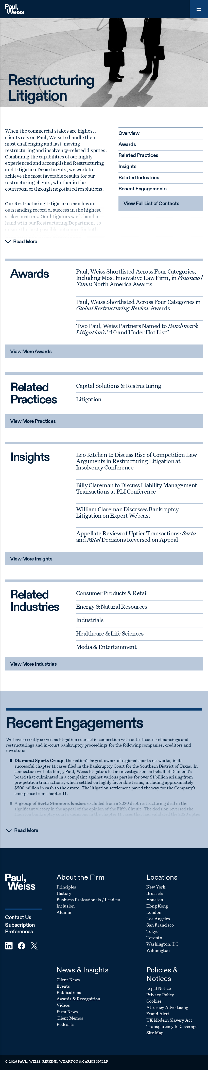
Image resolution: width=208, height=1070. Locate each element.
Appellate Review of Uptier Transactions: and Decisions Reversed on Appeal (136, 536)
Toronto (154, 937)
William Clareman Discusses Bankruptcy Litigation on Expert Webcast (127, 512)
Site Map (155, 1033)
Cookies (154, 1001)
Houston (154, 899)
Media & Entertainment (106, 647)
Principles (66, 887)
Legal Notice (158, 988)
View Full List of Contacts (151, 203)
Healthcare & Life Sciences (110, 633)
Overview (129, 133)
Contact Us (18, 917)
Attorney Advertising (167, 1007)
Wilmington (158, 950)
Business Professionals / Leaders (88, 899)
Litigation (88, 399)
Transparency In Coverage (171, 1026)
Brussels (154, 893)
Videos (63, 1005)
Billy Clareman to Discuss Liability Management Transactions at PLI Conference (136, 488)
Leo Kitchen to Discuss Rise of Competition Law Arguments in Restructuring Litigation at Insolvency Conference (136, 460)
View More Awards (30, 351)
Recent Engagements (142, 189)
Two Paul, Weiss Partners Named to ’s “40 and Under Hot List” (137, 329)
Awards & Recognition (78, 999)
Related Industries (138, 177)
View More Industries (33, 664)
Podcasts (65, 1024)
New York (155, 887)
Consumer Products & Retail (112, 593)
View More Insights (31, 559)
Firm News (67, 1011)
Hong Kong (157, 906)
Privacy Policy (160, 995)
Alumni (64, 912)
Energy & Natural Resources (111, 606)
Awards (127, 144)
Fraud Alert (157, 1014)
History (64, 893)
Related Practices (138, 155)
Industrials (89, 620)
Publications (69, 992)
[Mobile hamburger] (199, 9)
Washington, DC (162, 944)
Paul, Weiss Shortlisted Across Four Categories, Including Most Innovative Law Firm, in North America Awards (139, 277)
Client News (68, 980)
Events (63, 986)
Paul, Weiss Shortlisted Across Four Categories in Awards (138, 305)
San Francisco (160, 925)
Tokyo (152, 931)
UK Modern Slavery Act (169, 1020)
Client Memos (70, 1018)
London (153, 912)
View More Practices (33, 421)
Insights (127, 166)
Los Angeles (158, 918)
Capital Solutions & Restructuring (118, 386)
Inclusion (66, 906)
